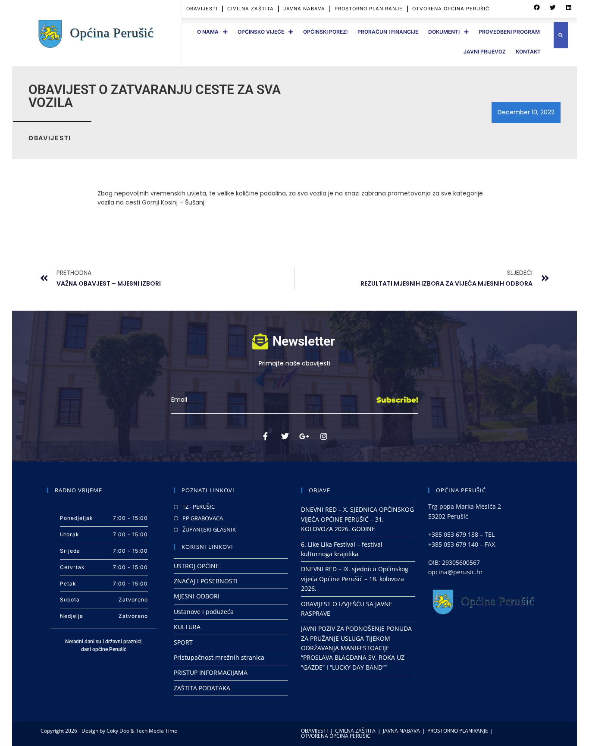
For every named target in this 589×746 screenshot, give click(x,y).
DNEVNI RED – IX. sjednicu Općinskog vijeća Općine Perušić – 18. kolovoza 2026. (354, 578)
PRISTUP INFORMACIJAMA (211, 672)
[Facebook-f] (265, 436)
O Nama (208, 31)
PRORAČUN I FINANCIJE (387, 31)
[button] (537, 8)
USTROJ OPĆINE (196, 566)
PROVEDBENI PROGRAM (509, 31)
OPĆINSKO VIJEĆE (261, 31)
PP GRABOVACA (202, 518)
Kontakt (528, 51)
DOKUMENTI (444, 31)
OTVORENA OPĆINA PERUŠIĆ (450, 9)
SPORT (183, 642)
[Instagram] (324, 436)
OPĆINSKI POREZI (325, 31)
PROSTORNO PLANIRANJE (369, 9)
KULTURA (187, 627)
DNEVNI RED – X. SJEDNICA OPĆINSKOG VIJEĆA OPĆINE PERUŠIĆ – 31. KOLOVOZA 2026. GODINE (357, 519)
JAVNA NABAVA (304, 9)
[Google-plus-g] (304, 436)
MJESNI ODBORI (196, 596)
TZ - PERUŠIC (198, 506)
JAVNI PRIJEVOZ (485, 51)
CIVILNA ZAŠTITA (250, 9)
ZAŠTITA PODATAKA (202, 688)
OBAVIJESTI (202, 9)
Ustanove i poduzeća (204, 612)
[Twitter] (285, 436)
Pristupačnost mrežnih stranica (219, 657)
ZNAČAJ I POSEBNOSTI (206, 581)
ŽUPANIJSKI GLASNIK (209, 529)
